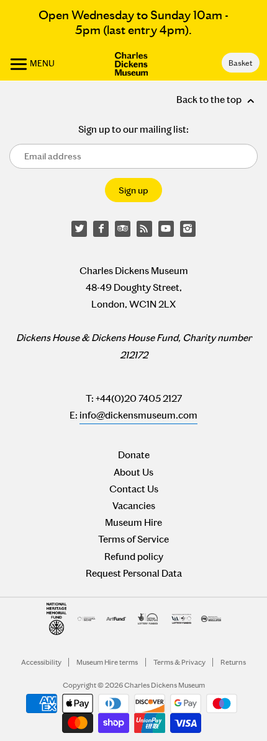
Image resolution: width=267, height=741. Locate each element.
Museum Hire (133, 522)
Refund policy (133, 556)
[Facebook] (101, 229)
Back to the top (209, 99)
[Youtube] (166, 229)
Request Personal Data (134, 573)
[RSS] (145, 229)
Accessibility (41, 662)
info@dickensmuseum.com (138, 415)
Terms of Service (133, 539)
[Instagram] (188, 229)
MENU (41, 63)
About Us (133, 472)
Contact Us (133, 489)
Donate (134, 455)
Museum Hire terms (107, 662)
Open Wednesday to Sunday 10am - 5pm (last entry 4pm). (133, 22)
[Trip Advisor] (123, 229)
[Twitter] (79, 229)
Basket (240, 63)
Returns (233, 662)
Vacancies (133, 506)
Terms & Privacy (179, 662)
